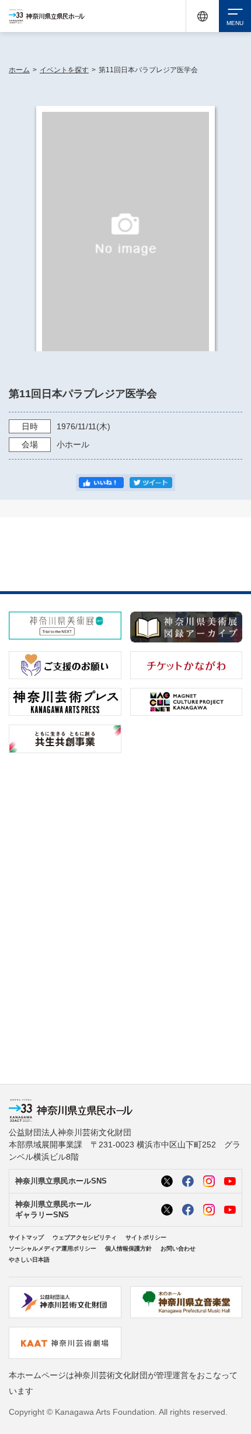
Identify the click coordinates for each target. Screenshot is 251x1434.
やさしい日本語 (29, 1259)
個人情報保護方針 (128, 1248)
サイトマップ (26, 1237)
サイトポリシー (146, 1237)
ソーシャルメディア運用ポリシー (52, 1248)
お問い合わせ (178, 1248)
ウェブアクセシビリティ (85, 1237)
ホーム (19, 70)
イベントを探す (64, 70)
